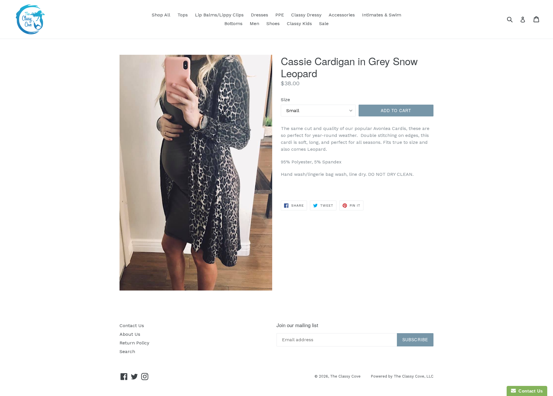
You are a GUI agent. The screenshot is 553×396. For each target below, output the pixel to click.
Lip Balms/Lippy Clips (219, 15)
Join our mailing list (297, 325)
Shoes (273, 23)
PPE (279, 15)
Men (254, 23)
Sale (324, 23)
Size (285, 99)
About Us (130, 334)
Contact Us (132, 325)
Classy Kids (299, 23)
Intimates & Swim (381, 15)
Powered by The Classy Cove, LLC (402, 376)
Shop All (161, 15)
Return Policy (134, 343)
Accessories (342, 15)
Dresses (259, 15)
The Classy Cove (345, 376)
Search (127, 351)
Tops (182, 15)
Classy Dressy (306, 15)
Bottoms (233, 23)
